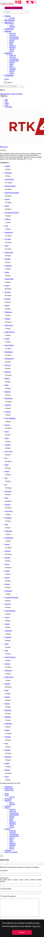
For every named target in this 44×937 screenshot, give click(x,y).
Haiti (6, 524)
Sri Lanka (8, 239)
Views (9, 94)
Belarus (7, 703)
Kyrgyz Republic (10, 418)
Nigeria (7, 339)
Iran (6, 485)
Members (9, 22)
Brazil (6, 690)
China (6, 644)
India (6, 498)
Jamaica (7, 445)
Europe (7, 577)
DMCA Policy (9, 788)
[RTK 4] (26, 4)
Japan (7, 438)
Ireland (7, 471)
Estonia (7, 584)
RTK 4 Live (4, 147)
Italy (6, 458)
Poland (7, 305)
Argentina (8, 757)
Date (1, 94)
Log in (11, 25)
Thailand (7, 219)
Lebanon (8, 412)
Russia (7, 285)
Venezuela (8, 173)
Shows (11, 49)
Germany (8, 551)
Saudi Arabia (9, 279)
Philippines (8, 312)
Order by (4, 96)
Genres (8, 31)
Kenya (7, 431)
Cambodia (8, 670)
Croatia (7, 624)
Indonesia (8, 491)
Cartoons (12, 35)
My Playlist (10, 20)
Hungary (7, 504)
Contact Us (8, 786)
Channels (9, 75)
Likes (13, 94)
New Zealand (9, 345)
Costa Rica (8, 631)
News (11, 44)
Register (12, 26)
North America (9, 332)
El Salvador (8, 591)
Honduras (8, 518)
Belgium (7, 697)
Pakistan (7, 319)
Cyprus (7, 617)
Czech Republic (10, 611)
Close (7, 793)
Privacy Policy (9, 790)
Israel (6, 465)
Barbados (8, 710)
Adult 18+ (12, 33)
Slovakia (7, 259)
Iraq (6, 478)
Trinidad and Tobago (12, 212)
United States (9, 179)
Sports (11, 51)
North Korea (9, 325)
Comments (19, 94)
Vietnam (7, 166)
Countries (9, 28)
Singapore (8, 266)
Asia (6, 743)
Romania (8, 292)
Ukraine (7, 199)
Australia (8, 737)
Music (11, 42)
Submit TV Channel (11, 852)
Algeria (7, 763)
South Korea (9, 252)
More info (36, 926)
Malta (6, 385)
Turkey (7, 206)
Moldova (8, 372)
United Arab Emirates (12, 193)
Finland (7, 571)
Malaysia (8, 392)
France (7, 564)
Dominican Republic (11, 597)
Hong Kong (8, 511)
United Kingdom (10, 186)
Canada (7, 664)
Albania (7, 770)
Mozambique (9, 358)
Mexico (7, 378)
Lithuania (8, 405)
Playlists (9, 53)
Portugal (7, 299)
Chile (6, 650)
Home (7, 16)
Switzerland (9, 232)
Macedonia (8, 398)
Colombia (8, 637)
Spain (7, 246)
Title (5, 94)
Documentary (13, 37)
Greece (7, 544)
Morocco (8, 365)
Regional (12, 46)
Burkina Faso (9, 677)
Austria (7, 730)
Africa (7, 776)
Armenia (7, 750)
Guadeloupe (9, 538)
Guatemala (8, 531)
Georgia (7, 558)
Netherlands (9, 352)
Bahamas (8, 717)
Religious (12, 47)
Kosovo (7, 425)
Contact (12, 18)
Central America (10, 657)
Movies (11, 40)
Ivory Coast (8, 451)
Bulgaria (7, 684)
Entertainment (14, 39)
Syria (6, 226)
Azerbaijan (8, 723)
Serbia (7, 272)
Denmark (8, 604)
